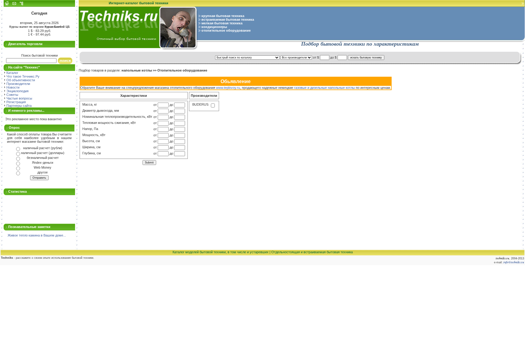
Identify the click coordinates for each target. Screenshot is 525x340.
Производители (17, 84)
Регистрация (15, 102)
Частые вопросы (18, 98)
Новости (12, 87)
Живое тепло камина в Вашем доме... (37, 235)
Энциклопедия (17, 91)
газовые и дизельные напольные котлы (324, 87)
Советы (11, 94)
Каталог (11, 73)
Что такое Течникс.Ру (22, 76)
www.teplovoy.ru (228, 87)
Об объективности (20, 80)
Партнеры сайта (18, 105)
